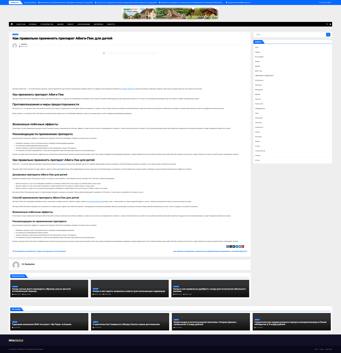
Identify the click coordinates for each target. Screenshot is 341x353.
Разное (257, 132)
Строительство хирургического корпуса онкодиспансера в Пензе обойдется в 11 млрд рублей (290, 323)
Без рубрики (259, 57)
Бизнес (257, 61)
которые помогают (128, 89)
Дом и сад (21, 24)
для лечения (61, 164)
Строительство (46, 24)
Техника (258, 155)
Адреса (257, 52)
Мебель (257, 94)
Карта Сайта (328, 349)
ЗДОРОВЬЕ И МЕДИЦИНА (264, 75)
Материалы (98, 24)
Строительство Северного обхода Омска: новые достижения (126, 324)
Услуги (257, 160)
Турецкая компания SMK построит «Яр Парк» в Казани (41, 324)
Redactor (24, 44)
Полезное (258, 122)
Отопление (259, 118)
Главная (321, 349)
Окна (257, 113)
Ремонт (70, 24)
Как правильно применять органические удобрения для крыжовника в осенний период (209, 251)
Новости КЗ (259, 104)
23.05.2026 (17, 327)
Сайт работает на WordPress (17, 349)
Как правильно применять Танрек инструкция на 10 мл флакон (40, 251)
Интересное (259, 80)
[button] (327, 24)
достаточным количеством (95, 201)
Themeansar (40, 349)
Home (316, 349)
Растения (15, 34)
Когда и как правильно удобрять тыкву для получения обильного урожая (209, 290)
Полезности (259, 127)
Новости (111, 24)
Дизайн (60, 24)
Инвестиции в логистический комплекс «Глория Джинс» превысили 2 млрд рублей (205, 323)
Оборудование (84, 24)
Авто (257, 47)
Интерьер (33, 24)
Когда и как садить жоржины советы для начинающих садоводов (129, 291)
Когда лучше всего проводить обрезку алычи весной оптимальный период (41, 290)
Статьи (257, 146)
